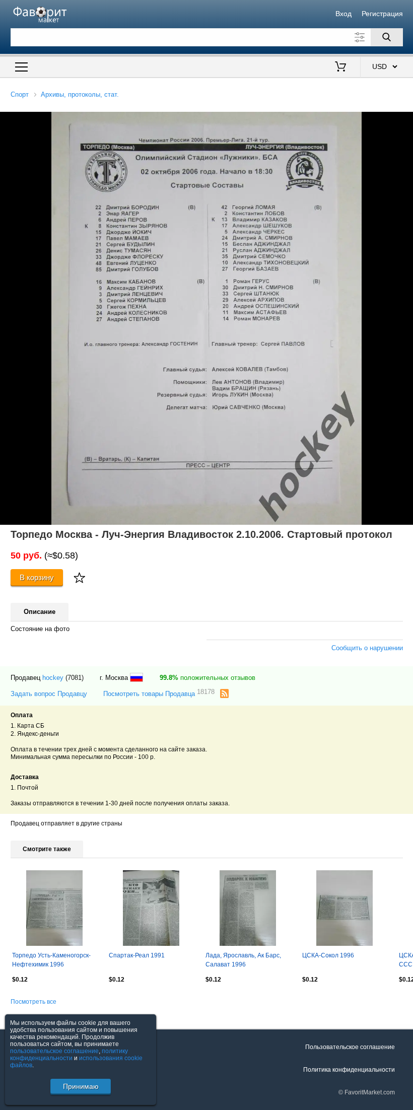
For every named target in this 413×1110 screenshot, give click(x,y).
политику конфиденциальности (69, 1055)
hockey (52, 677)
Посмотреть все (33, 1001)
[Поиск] (387, 37)
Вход (343, 14)
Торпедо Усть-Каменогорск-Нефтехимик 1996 (51, 960)
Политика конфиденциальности (349, 1069)
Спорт (20, 94)
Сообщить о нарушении (367, 648)
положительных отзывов (207, 677)
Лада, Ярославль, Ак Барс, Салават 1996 (243, 960)
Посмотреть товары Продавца (159, 693)
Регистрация (382, 14)
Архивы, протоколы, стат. (80, 94)
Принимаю (81, 1086)
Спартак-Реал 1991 (137, 955)
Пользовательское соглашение (350, 1047)
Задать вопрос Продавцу (49, 694)
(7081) (74, 677)
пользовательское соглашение (54, 1051)
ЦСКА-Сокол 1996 (328, 955)
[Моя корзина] (340, 67)
